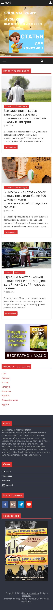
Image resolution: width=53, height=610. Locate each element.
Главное (8, 272)
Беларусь (6, 386)
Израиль (6, 395)
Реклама (6, 480)
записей (7, 485)
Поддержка (7, 476)
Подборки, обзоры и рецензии (23, 24)
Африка (5, 404)
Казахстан (6, 391)
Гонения (8, 106)
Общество (19, 272)
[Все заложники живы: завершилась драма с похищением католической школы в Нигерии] (26, 77)
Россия (5, 382)
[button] (8, 3)
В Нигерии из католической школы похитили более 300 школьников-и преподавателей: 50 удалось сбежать (25, 199)
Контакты (6, 471)
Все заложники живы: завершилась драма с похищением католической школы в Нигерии (25, 116)
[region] (26, 31)
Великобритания (10, 400)
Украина (5, 378)
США (4, 373)
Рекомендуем (21, 106)
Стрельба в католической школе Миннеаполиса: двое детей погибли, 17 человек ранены (25, 282)
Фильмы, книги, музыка (21, 16)
